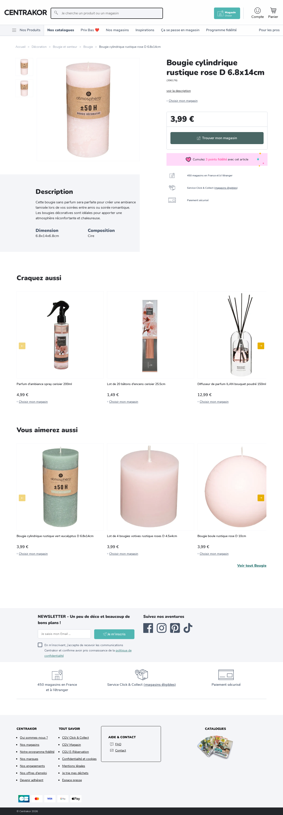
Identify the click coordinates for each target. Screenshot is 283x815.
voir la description (178, 91)
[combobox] (107, 13)
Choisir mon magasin (183, 101)
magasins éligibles (226, 188)
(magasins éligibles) (159, 684)
